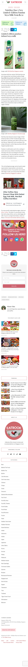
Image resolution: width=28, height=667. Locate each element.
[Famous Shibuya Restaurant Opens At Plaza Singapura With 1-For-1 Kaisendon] (5, 403)
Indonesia (3, 533)
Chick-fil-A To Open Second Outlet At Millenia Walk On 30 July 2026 (9, 366)
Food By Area (4, 500)
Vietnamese (4, 599)
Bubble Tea (4, 470)
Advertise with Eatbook (8, 630)
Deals (2, 488)
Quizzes (3, 569)
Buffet (3, 473)
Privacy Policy (19, 642)
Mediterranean (5, 560)
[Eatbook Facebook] (6, 239)
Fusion (3, 515)
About (2, 640)
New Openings (5, 563)
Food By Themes (5, 503)
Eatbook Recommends (7, 494)
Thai (2, 590)
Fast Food (3, 497)
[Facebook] (12, 29)
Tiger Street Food (5, 596)
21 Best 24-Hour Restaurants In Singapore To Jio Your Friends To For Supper (18, 409)
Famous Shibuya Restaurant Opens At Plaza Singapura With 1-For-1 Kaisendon (18, 403)
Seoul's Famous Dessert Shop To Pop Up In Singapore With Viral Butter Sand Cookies (18, 384)
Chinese (3, 482)
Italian (3, 536)
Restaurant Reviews (6, 575)
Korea (2, 548)
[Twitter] (15, 29)
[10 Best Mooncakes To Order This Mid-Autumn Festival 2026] (5, 397)
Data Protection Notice (8, 642)
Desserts (10, 7)
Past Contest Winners (21, 640)
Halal (2, 518)
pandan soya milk (12, 297)
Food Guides (4, 506)
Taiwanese (4, 587)
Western (3, 602)
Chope (3, 485)
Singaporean (4, 578)
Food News (17, 7)
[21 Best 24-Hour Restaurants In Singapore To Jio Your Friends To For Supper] (5, 410)
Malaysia (3, 557)
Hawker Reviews (5, 524)
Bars (2, 464)
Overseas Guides (5, 566)
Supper (3, 584)
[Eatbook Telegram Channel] (17, 239)
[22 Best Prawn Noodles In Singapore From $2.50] (5, 391)
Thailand (3, 593)
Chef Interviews (5, 479)
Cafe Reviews (4, 476)
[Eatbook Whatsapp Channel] (22, 239)
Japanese (3, 542)
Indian (2, 530)
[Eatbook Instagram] (11, 239)
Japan (2, 539)
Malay (3, 554)
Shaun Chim (11, 306)
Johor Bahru (4, 545)
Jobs (7, 640)
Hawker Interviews (6, 521)
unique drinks (5, 299)
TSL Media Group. (6, 637)
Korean (3, 551)
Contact (12, 640)
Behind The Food (5, 467)
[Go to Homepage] (14, 2)
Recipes (3, 572)
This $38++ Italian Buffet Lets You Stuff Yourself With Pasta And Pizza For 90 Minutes (10, 349)
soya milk (21, 297)
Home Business (5, 527)
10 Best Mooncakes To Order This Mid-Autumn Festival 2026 (18, 396)
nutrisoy (4, 297)
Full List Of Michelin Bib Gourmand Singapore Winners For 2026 (9, 332)
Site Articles (4, 581)
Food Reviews (4, 512)
